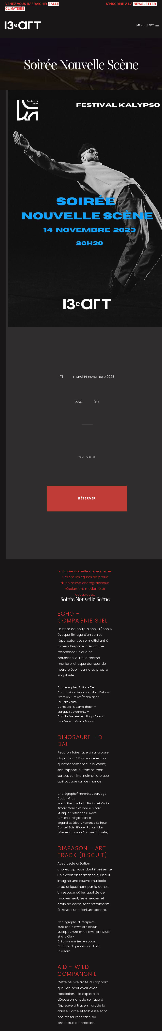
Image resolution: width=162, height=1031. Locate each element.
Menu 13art (146, 25)
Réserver (87, 498)
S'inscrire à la (131, 4)
